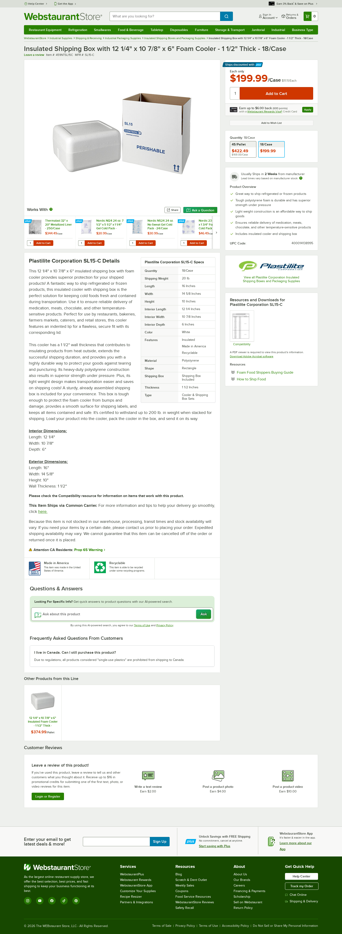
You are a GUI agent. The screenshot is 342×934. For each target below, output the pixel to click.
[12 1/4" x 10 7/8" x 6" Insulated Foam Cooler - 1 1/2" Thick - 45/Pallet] (42, 713)
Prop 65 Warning (88, 550)
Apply (308, 110)
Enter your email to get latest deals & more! (47, 841)
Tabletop (157, 30)
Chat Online (298, 895)
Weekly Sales (184, 885)
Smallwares (102, 30)
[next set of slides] (216, 232)
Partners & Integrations (136, 902)
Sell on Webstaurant (248, 902)
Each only (237, 71)
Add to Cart (43, 243)
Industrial (278, 30)
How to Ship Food (265, 379)
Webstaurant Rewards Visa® (264, 111)
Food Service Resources (193, 896)
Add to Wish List (271, 123)
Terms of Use (142, 625)
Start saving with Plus (214, 846)
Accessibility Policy (235, 925)
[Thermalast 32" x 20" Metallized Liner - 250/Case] (49, 232)
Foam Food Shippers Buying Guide (275, 372)
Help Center (36, 3)
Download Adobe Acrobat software (251, 356)
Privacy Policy (164, 625)
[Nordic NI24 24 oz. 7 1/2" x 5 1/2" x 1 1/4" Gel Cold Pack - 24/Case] (101, 232)
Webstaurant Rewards (135, 880)
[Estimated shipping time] (301, 178)
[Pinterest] (76, 900)
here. (42, 511)
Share (174, 210)
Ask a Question (203, 210)
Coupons (181, 891)
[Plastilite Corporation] (271, 266)
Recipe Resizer (131, 896)
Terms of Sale (161, 925)
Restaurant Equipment (45, 30)
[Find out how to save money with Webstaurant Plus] (28, 221)
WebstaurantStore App (136, 885)
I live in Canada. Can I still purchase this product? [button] (75, 652)
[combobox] (165, 16)
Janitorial (258, 30)
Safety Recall (184, 908)
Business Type (302, 30)
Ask (204, 614)
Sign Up (159, 841)
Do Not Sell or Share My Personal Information (285, 925)
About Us (240, 874)
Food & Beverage (131, 30)
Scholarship (242, 896)
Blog (178, 874)
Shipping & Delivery (304, 901)
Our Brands (242, 880)
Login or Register (47, 796)
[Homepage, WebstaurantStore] (63, 16)
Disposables (179, 30)
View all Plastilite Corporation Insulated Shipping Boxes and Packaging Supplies (271, 279)
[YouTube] (40, 900)
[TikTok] (64, 900)
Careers (239, 885)
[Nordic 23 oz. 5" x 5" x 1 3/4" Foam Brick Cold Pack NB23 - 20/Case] (203, 232)
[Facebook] (52, 900)
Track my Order (301, 886)
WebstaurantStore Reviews (194, 902)
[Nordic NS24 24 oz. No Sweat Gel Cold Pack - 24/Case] (152, 232)
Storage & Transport (230, 30)
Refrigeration (77, 30)
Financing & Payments (249, 891)
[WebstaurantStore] (62, 867)
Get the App (65, 3)
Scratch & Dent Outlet (191, 880)
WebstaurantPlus (132, 874)
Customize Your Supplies (138, 891)
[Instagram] (27, 900)
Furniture (201, 30)
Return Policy (243, 908)
